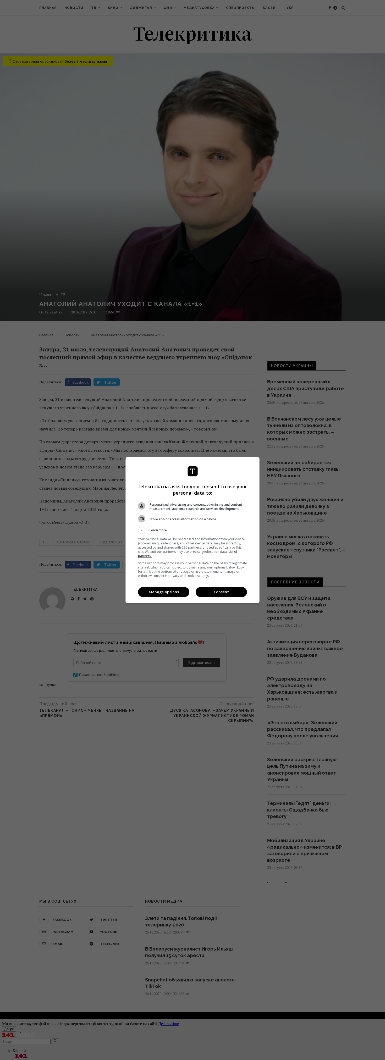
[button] (192, 530)
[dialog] (192, 530)
